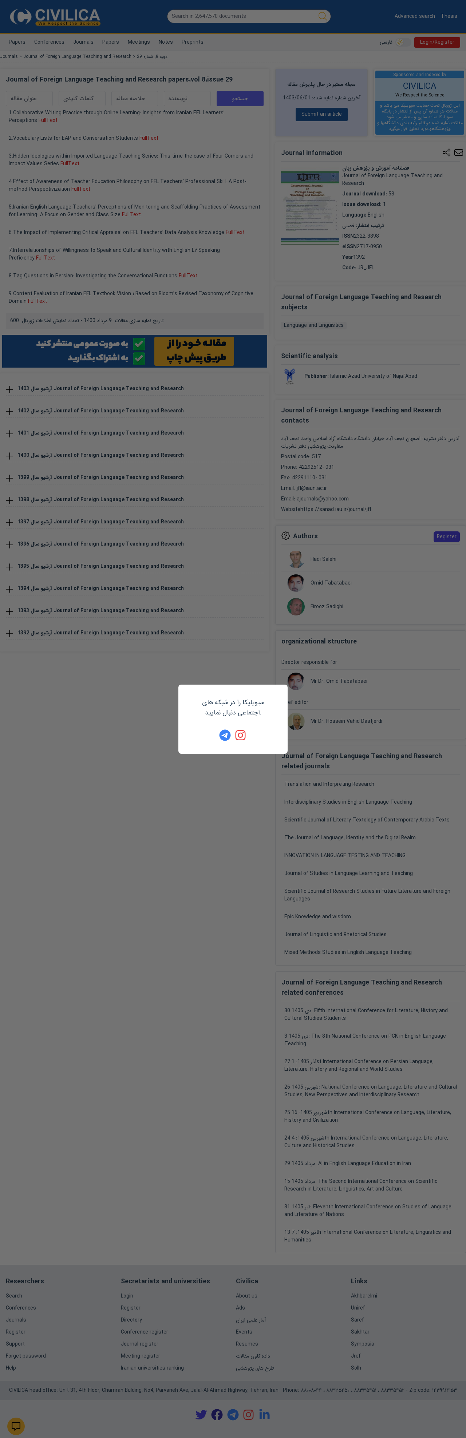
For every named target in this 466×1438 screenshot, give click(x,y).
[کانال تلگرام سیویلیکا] (225, 735)
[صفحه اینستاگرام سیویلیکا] (241, 735)
